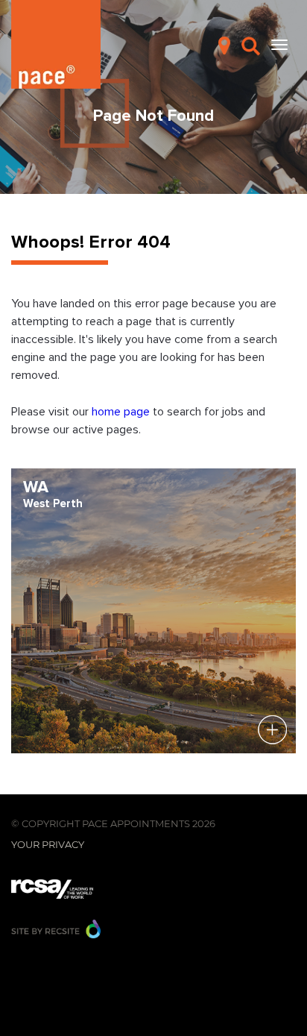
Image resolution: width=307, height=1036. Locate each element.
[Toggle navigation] (279, 44)
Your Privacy (47, 844)
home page (122, 412)
